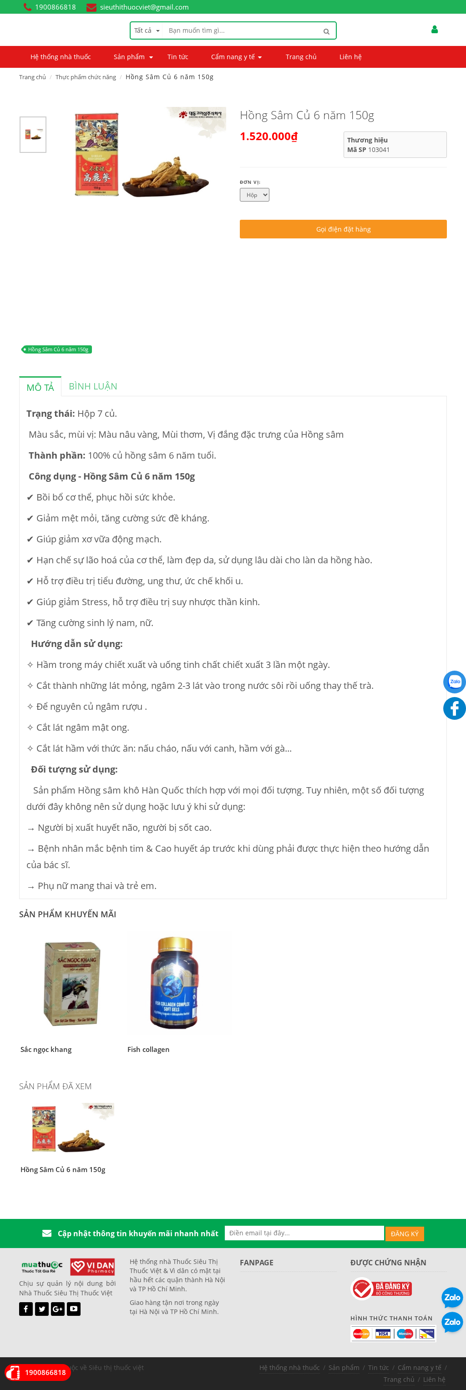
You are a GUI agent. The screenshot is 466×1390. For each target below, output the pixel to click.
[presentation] (40, 388)
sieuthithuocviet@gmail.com (144, 6)
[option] (33, 137)
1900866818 (55, 6)
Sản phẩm (344, 1367)
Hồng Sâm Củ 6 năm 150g (58, 349)
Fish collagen (148, 1049)
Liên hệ (434, 1379)
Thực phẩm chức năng (86, 77)
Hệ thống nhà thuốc (289, 1367)
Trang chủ (32, 77)
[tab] (40, 386)
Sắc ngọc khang (45, 1049)
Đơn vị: (250, 182)
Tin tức (378, 1367)
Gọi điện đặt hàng (343, 229)
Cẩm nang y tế (419, 1367)
